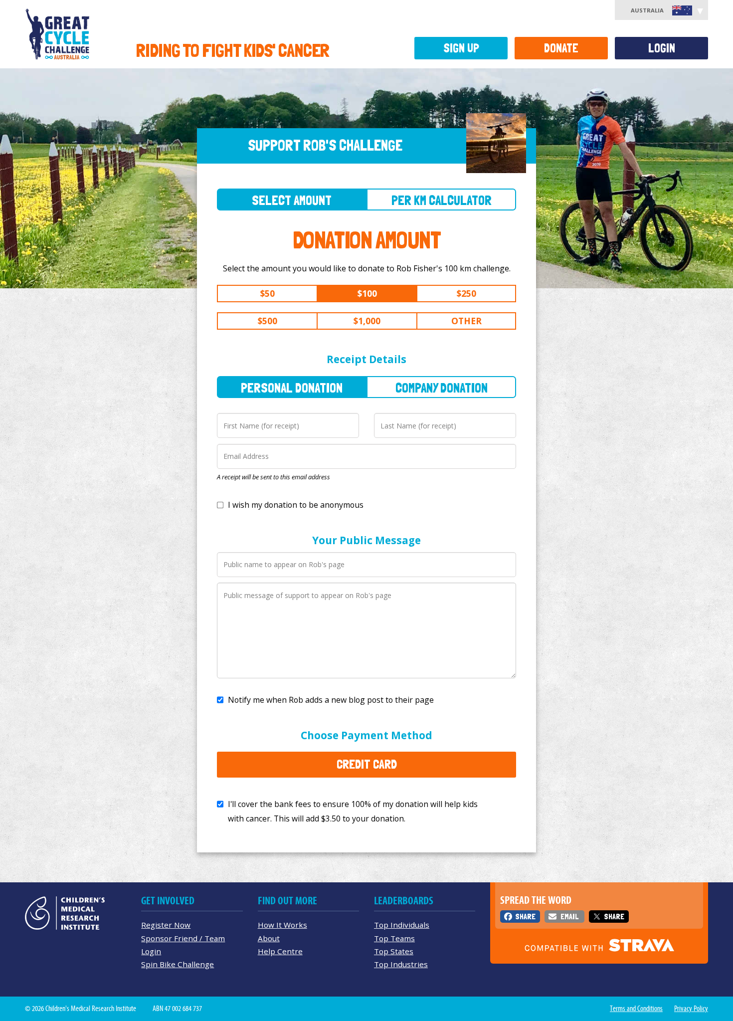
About (269, 938)
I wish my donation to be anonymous (296, 504)
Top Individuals (401, 925)
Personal (292, 388)
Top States (393, 951)
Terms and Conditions (636, 1008)
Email (569, 916)
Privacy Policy (691, 1008)
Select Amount (292, 200)
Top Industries (401, 964)
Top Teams (394, 938)
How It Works (282, 925)
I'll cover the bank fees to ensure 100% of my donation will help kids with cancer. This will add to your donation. (353, 811)
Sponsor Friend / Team (183, 938)
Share (525, 916)
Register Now (165, 925)
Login (661, 48)
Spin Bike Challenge (177, 964)
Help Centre (280, 951)
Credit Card (367, 764)
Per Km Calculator (441, 200)
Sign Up (461, 48)
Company (441, 388)
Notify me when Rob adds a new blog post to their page (331, 699)
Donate (561, 48)
